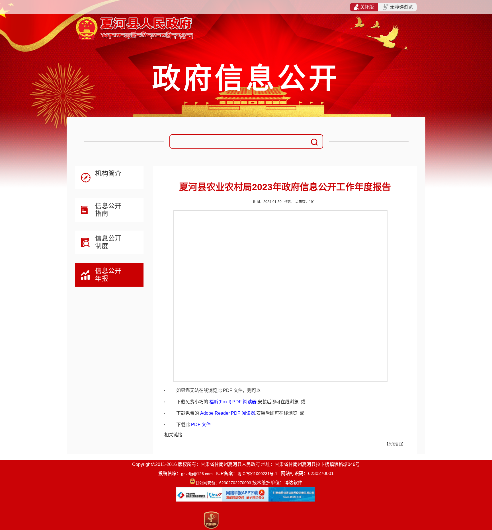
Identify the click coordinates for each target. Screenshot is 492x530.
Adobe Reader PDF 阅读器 (227, 413)
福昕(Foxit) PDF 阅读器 (233, 401)
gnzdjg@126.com (197, 473)
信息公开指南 (108, 209)
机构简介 (108, 173)
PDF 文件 (201, 424)
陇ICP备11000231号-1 (257, 473)
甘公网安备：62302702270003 (223, 482)
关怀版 (367, 7)
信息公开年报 (108, 274)
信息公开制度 (108, 242)
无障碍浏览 (401, 7)
